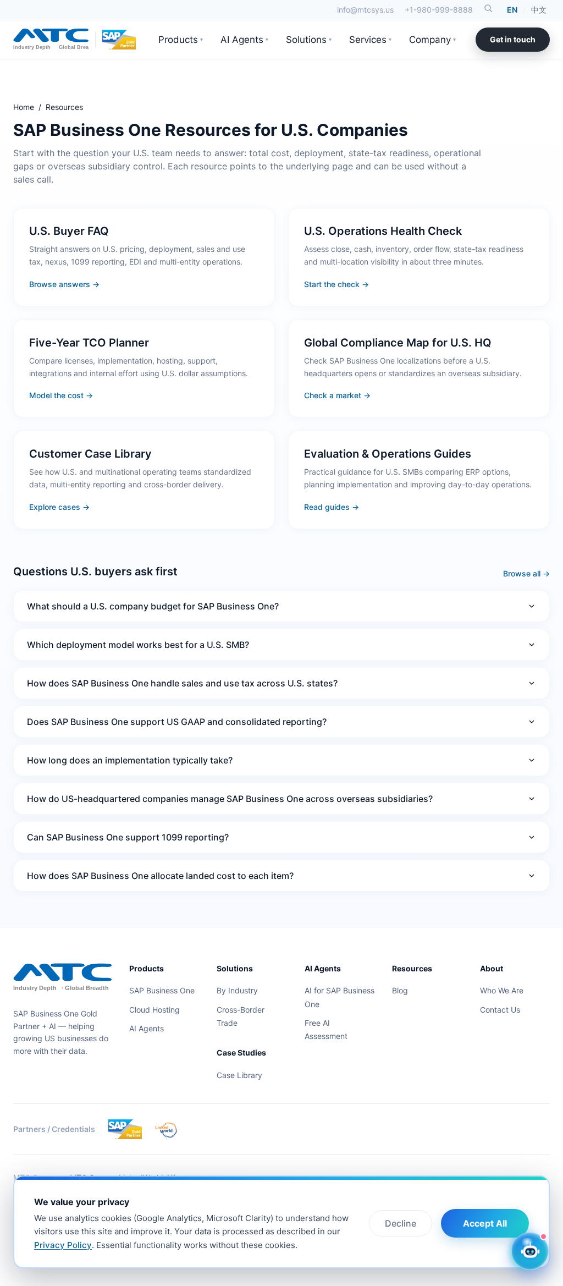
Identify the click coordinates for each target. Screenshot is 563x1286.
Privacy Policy (63, 1245)
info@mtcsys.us (365, 9)
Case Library (239, 1075)
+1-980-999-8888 (439, 9)
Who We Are (501, 990)
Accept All (485, 1223)
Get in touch (513, 39)
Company (432, 39)
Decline (400, 1223)
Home (23, 107)
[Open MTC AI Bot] (530, 1250)
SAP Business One (162, 990)
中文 (539, 9)
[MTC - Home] (51, 40)
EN (512, 9)
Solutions (309, 39)
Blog (400, 990)
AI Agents (244, 39)
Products (180, 39)
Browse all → (526, 573)
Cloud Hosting (154, 1009)
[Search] (488, 8)
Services (370, 39)
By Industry (237, 990)
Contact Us (500, 1009)
